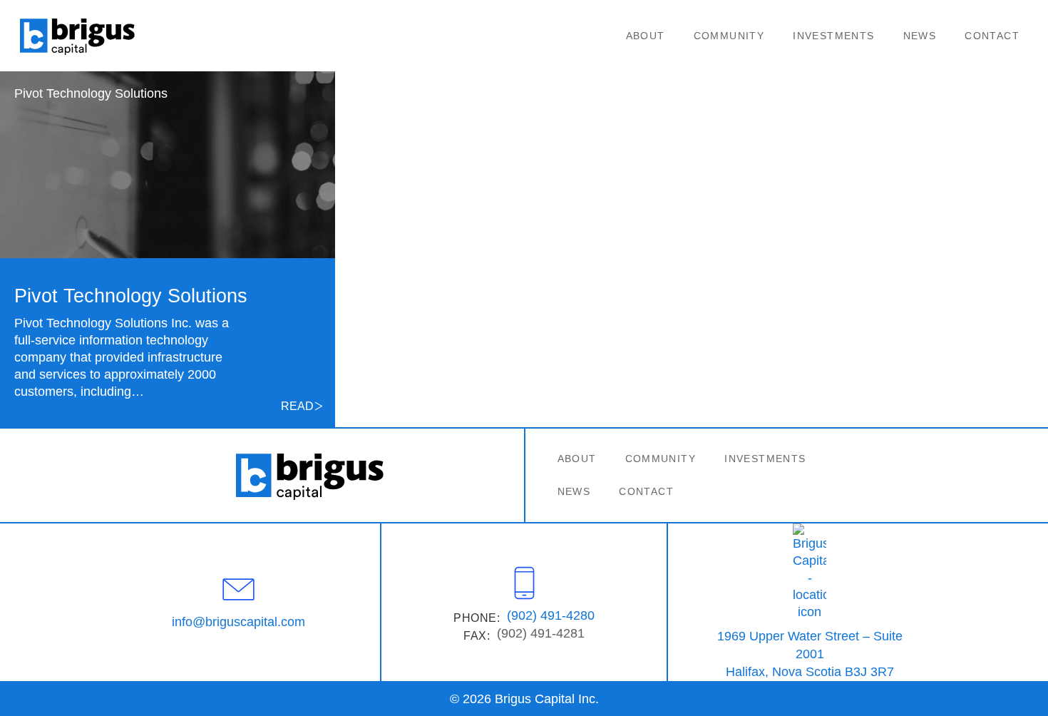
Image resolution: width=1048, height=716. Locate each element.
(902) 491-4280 (551, 615)
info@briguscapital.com (238, 622)
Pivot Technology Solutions (91, 93)
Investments (833, 35)
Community (729, 35)
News (920, 35)
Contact (992, 35)
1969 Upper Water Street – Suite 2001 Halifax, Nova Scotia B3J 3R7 (810, 654)
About (645, 35)
